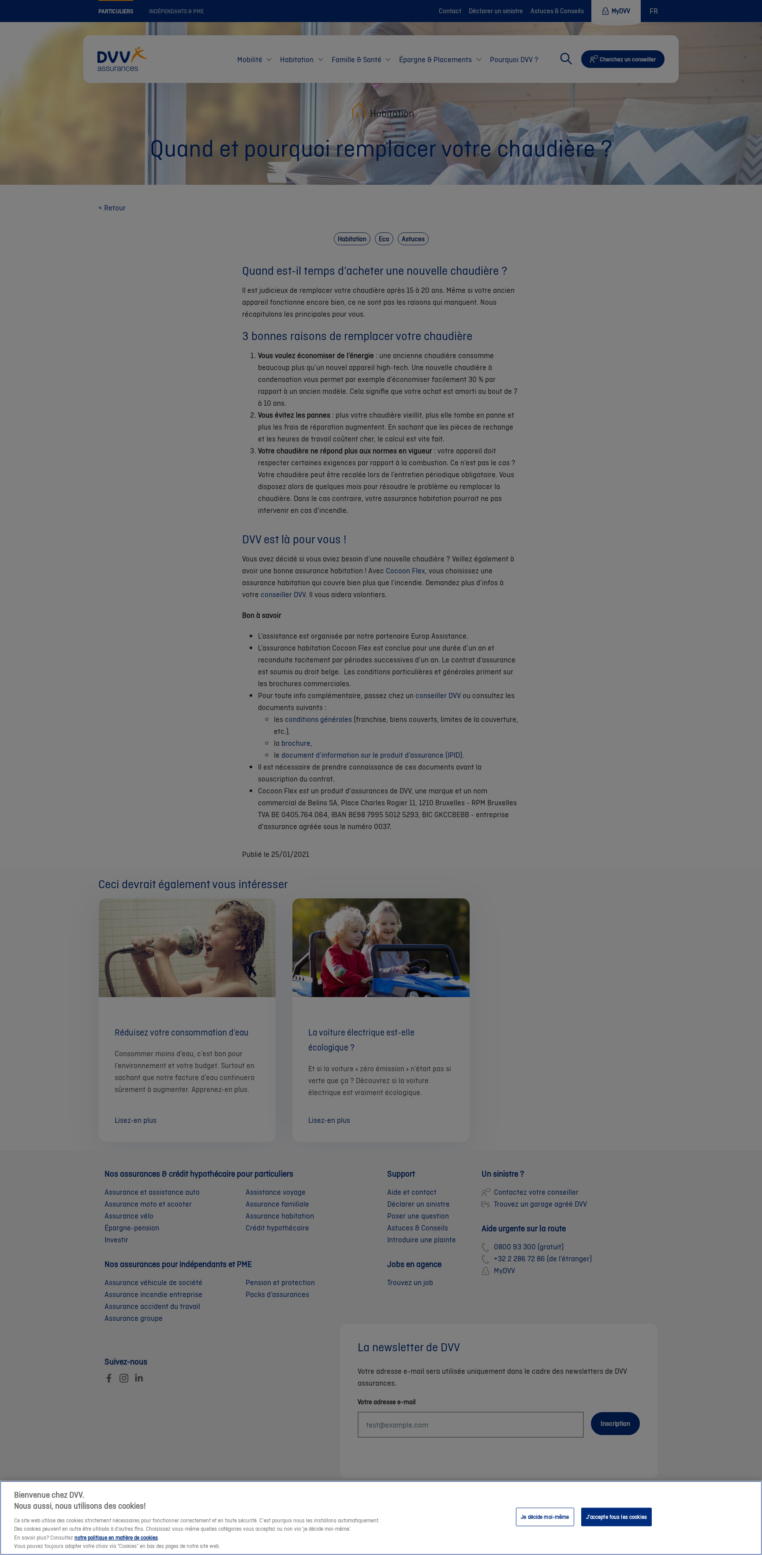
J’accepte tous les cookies (616, 1517)
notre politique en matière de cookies (116, 1537)
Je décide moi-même (545, 1517)
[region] (381, 1518)
